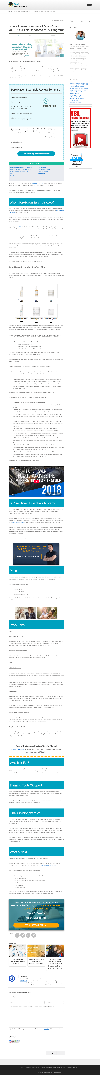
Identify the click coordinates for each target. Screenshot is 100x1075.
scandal (18, 227)
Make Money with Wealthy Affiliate (79, 85)
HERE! (71, 74)
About (73, 5)
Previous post (51, 1053)
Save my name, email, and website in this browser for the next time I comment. (32, 1007)
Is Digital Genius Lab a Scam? (78, 90)
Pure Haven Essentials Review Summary (21, 167)
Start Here (89, 5)
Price (11, 173)
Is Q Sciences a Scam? (76, 102)
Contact (79, 5)
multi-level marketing (37, 183)
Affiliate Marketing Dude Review (79, 88)
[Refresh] (20, 1041)
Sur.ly (79, 163)
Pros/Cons (13, 176)
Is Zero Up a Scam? (75, 93)
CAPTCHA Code (32, 1046)
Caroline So (61, 20)
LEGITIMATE (23, 981)
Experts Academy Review (77, 86)
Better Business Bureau (18, 522)
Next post (60, 1053)
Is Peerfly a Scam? (75, 97)
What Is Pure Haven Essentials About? (21, 169)
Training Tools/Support (44, 169)
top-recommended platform (48, 865)
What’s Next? (41, 173)
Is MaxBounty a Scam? (76, 95)
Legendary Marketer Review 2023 (79, 83)
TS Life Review (74, 100)
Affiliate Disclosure (46, 1067)
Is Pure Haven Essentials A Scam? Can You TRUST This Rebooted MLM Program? (36, 28)
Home (70, 5)
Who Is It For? (42, 167)
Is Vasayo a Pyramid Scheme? (78, 92)
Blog (76, 5)
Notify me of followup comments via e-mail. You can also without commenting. (36, 1029)
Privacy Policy (35, 1067)
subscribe (46, 1029)
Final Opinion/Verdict (44, 171)
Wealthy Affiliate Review (77, 98)
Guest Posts (83, 5)
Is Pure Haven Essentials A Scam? (19, 171)
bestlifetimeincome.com (76, 160)
